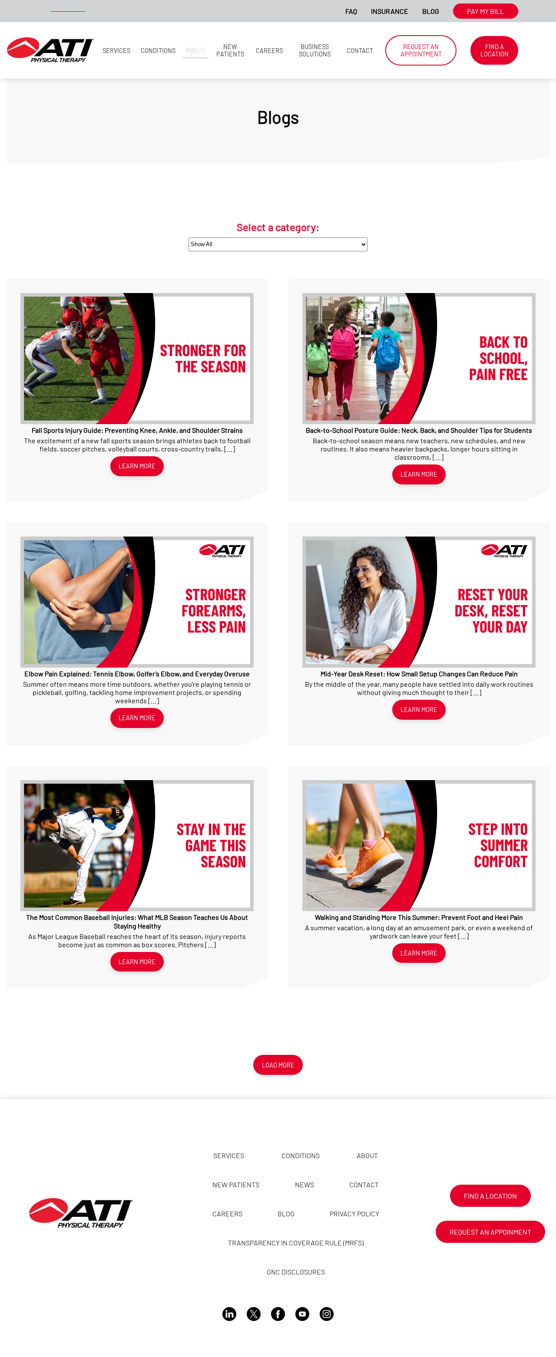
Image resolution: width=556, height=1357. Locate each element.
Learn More (137, 466)
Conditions (158, 50)
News (304, 1184)
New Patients (230, 50)
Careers (269, 50)
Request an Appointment (421, 50)
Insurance (389, 11)
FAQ (351, 11)
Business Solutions (315, 50)
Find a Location (494, 50)
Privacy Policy (354, 1213)
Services (116, 50)
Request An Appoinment (490, 1232)
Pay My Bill (485, 11)
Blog (430, 11)
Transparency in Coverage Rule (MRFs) (296, 1242)
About (195, 50)
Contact (360, 50)
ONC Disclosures (296, 1272)
